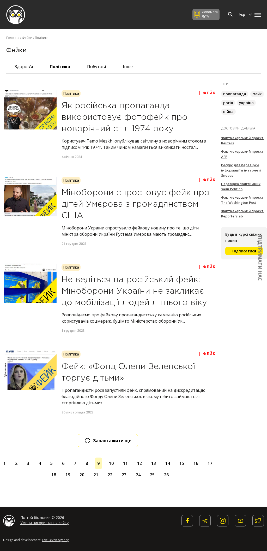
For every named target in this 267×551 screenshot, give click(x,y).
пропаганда (234, 93)
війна (228, 111)
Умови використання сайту (44, 522)
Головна (12, 37)
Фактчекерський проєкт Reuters (242, 140)
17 (210, 463)
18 (53, 475)
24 (138, 475)
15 (181, 463)
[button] (256, 14)
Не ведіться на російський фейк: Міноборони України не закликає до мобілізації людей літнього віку (134, 291)
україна (246, 102)
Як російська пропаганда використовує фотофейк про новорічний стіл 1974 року (124, 117)
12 (139, 463)
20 (82, 475)
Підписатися (244, 250)
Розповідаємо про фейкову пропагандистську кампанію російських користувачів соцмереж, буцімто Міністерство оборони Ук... (131, 318)
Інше (128, 66)
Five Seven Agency (55, 540)
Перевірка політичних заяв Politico (240, 186)
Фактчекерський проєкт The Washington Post (242, 200)
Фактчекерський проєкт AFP (242, 154)
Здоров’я (24, 66)
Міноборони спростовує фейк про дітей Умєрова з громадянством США (136, 204)
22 (110, 475)
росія (228, 102)
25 (152, 475)
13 (153, 463)
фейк (257, 93)
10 (111, 463)
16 (195, 463)
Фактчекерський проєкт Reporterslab (242, 213)
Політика (60, 66)
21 (96, 475)
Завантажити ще (112, 440)
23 (124, 475)
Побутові (96, 66)
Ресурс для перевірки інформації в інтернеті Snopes (241, 170)
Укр (242, 14)
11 (125, 463)
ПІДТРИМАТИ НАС (260, 258)
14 (167, 463)
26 (166, 475)
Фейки (27, 37)
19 (67, 475)
